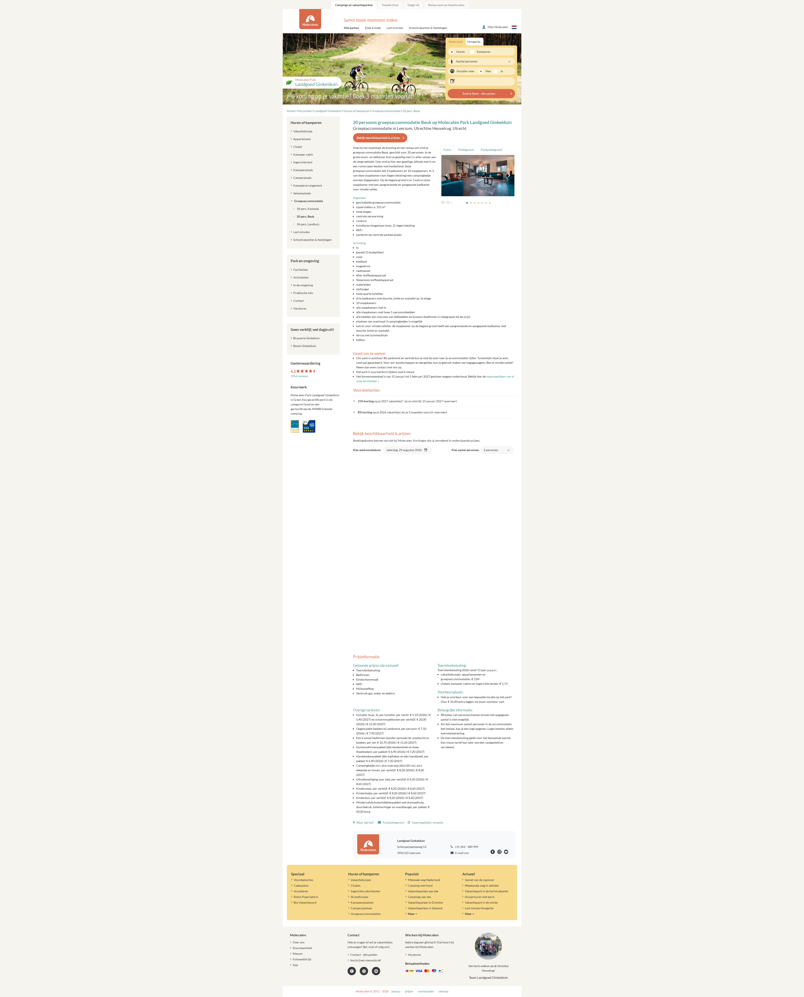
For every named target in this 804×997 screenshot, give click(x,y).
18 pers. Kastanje (308, 208)
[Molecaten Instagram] (499, 852)
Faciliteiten (300, 269)
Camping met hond (420, 885)
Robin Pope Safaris (306, 897)
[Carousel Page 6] (486, 203)
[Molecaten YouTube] (376, 971)
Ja (501, 71)
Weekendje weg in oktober (482, 885)
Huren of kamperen (306, 122)
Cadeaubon (301, 885)
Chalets (356, 885)
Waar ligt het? (365, 822)
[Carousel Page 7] (490, 203)
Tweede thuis (390, 5)
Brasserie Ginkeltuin (306, 338)
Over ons (298, 942)
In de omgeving (303, 285)
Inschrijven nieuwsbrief (365, 960)
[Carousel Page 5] (482, 203)
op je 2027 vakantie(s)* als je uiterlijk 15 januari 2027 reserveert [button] (407, 401)
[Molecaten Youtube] (506, 852)
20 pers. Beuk (305, 216)
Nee (488, 71)
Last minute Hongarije (479, 908)
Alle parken (351, 28)
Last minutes (395, 28)
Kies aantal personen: (476, 452)
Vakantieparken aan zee (423, 891)
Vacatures (299, 308)
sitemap (443, 991)
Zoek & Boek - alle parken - (479, 93)
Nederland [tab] (456, 41)
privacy (396, 991)
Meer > (412, 914)
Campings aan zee (419, 897)
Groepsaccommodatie (308, 201)
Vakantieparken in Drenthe (425, 902)
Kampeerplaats (303, 170)
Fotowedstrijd (302, 959)
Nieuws (298, 953)
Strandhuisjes (359, 897)
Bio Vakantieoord (305, 902)
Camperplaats (302, 177)
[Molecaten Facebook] (493, 852)
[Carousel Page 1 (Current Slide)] (467, 203)
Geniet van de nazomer (479, 880)
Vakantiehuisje (302, 131)
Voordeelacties (303, 880)
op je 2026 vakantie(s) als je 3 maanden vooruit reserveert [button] (402, 412)
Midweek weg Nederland (424, 880)
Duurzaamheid (302, 948)
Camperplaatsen (361, 908)
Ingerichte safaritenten (365, 891)
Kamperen (482, 51)
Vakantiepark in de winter (481, 902)
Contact (298, 300)
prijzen (409, 991)
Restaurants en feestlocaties (446, 5)
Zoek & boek (373, 28)
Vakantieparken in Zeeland (425, 908)
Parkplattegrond (393, 822)
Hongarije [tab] (473, 41)
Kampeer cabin (303, 154)
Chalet (297, 146)
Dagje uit (413, 5)
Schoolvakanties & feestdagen (428, 28)
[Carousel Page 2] (471, 203)
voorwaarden (426, 991)
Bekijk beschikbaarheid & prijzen (378, 137)
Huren (460, 51)
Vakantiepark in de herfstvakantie (486, 891)
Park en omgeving (305, 261)
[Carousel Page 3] (474, 203)
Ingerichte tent (302, 162)
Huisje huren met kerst (479, 897)
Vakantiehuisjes (361, 880)
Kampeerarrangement (307, 185)
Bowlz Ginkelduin (304, 346)
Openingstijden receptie (427, 822)
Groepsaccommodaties (366, 914)
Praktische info (303, 293)
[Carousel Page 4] (478, 203)
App (295, 965)
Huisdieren (301, 891)
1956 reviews (299, 376)
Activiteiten (301, 277)
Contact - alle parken (363, 954)
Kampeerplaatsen (362, 902)
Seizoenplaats (302, 193)
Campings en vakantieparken (354, 5)
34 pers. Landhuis (308, 224)
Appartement (302, 139)
